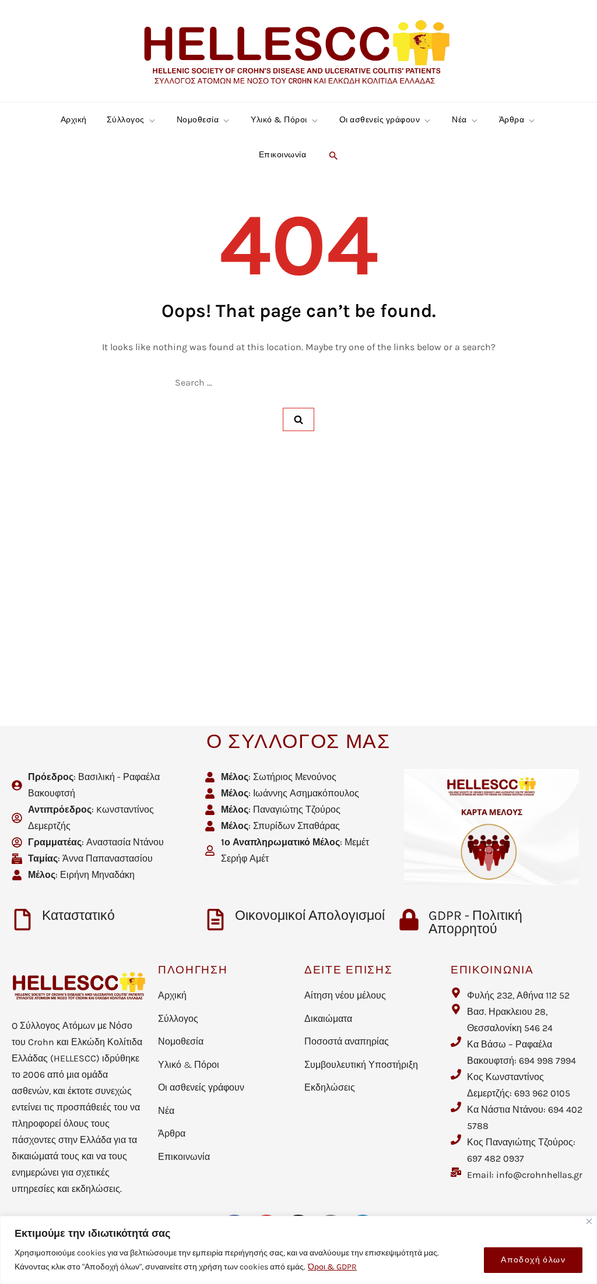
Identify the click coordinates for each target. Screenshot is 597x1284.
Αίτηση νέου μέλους (345, 995)
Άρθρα (512, 120)
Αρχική (74, 120)
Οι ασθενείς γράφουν (379, 120)
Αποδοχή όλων (533, 1260)
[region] (298, 1250)
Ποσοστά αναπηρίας (346, 1041)
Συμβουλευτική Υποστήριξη (361, 1064)
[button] (332, 154)
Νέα (459, 120)
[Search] (298, 419)
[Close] (589, 1221)
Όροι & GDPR (332, 1267)
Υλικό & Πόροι (279, 120)
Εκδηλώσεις (329, 1087)
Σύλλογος (126, 120)
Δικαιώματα (328, 1018)
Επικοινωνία (283, 155)
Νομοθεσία (198, 120)
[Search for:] (298, 382)
